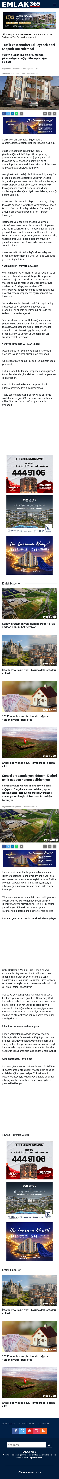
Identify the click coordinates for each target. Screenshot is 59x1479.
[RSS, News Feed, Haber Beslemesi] (43, 1431)
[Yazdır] (21, 113)
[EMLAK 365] (21, 4)
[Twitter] (8, 113)
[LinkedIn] (12, 113)
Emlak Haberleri (8, 1424)
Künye (22, 1424)
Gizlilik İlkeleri (43, 1424)
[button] (45, 113)
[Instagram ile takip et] (36, 1431)
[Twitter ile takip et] (22, 1431)
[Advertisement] (29, 430)
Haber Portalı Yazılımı (32, 1472)
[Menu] (54, 4)
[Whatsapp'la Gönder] (16, 113)
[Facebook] (4, 113)
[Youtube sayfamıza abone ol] (29, 1431)
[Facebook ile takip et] (15, 1431)
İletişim (31, 1424)
